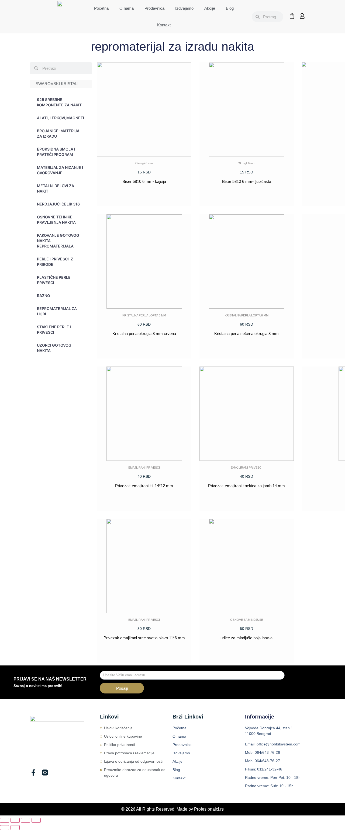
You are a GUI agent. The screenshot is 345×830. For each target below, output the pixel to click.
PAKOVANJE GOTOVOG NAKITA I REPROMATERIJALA (58, 240)
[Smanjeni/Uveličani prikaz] (4, 820)
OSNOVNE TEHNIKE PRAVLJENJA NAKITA (56, 220)
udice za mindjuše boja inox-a (246, 638)
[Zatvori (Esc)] (36, 820)
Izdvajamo (184, 8)
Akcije (209, 8)
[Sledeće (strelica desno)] (15, 827)
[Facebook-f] (33, 772)
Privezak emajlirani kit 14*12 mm (144, 485)
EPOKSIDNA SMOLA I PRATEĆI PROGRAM (56, 152)
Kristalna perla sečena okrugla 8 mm (246, 333)
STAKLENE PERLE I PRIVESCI (54, 329)
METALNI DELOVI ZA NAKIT (55, 188)
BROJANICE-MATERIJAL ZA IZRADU (59, 133)
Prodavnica (154, 8)
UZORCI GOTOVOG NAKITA (54, 348)
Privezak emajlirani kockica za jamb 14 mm (246, 485)
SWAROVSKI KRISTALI (57, 83)
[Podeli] (25, 820)
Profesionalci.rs (209, 809)
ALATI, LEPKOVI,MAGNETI (60, 118)
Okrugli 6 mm (144, 163)
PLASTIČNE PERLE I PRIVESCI (55, 280)
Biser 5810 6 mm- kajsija (144, 181)
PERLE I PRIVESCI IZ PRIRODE (55, 262)
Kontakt (164, 25)
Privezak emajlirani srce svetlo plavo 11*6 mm (144, 638)
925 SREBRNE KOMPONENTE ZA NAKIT (59, 102)
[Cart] (292, 16)
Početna (101, 8)
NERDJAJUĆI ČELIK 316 (58, 204)
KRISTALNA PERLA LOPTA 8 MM (144, 315)
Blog (230, 8)
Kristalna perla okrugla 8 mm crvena (144, 333)
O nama (126, 8)
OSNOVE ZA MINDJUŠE (246, 619)
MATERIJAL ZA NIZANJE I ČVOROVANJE (60, 170)
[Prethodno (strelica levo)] (4, 827)
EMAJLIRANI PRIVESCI (144, 467)
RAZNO (43, 295)
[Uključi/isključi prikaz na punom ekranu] (15, 820)
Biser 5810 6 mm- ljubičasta (246, 181)
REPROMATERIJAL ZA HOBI (57, 311)
